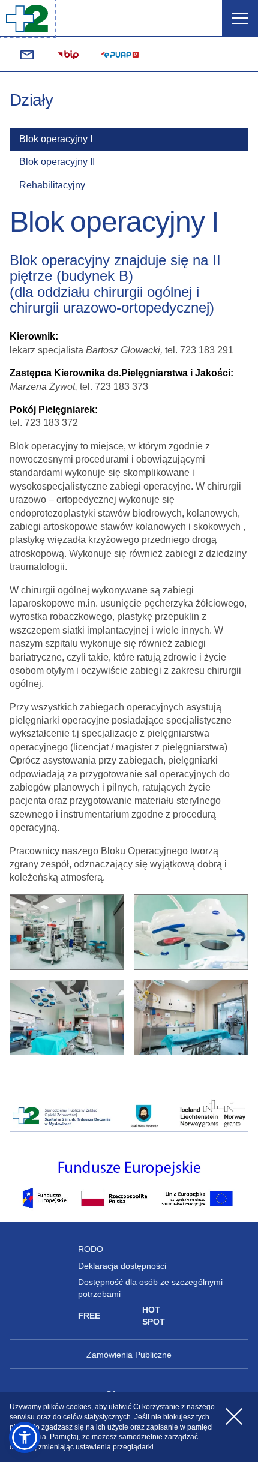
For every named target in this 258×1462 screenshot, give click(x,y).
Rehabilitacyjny (52, 185)
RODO (90, 1249)
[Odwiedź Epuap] (119, 55)
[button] (24, 1437)
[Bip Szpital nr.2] (68, 55)
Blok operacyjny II (57, 162)
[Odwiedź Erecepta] (180, 55)
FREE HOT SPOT (121, 1315)
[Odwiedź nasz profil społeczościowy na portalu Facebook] (231, 55)
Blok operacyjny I (55, 139)
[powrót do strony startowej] (27, 18)
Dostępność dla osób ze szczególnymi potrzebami (150, 1288)
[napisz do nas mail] (27, 55)
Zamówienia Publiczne (129, 1354)
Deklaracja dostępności (122, 1266)
